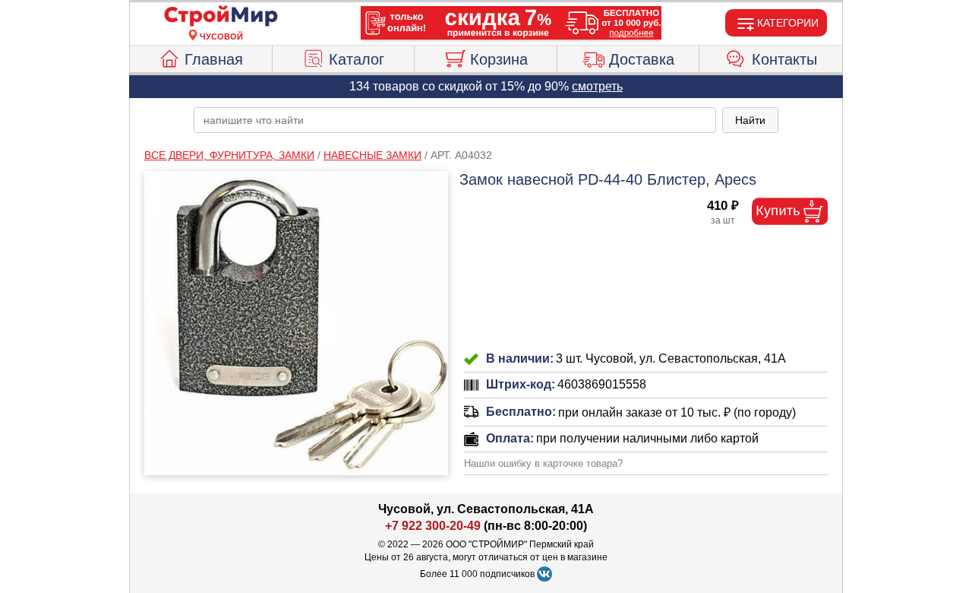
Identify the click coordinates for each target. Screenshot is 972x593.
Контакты (784, 59)
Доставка (641, 59)
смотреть (597, 86)
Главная (214, 59)
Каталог (356, 59)
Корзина (499, 59)
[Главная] (221, 17)
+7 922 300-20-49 (433, 525)
